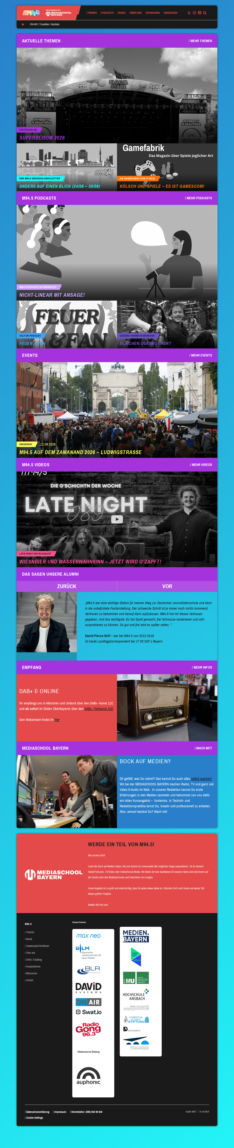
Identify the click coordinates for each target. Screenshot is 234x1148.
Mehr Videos (202, 465)
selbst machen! (201, 779)
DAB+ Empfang (34, 959)
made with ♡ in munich (197, 1111)
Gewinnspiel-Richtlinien (37, 945)
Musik (122, 12)
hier (57, 720)
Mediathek (170, 12)
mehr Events (201, 355)
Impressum (60, 1111)
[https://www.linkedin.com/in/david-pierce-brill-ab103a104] (47, 622)
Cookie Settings (34, 1117)
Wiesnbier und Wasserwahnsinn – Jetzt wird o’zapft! (90, 562)
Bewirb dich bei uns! (98, 904)
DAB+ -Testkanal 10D (98, 709)
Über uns (136, 12)
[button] (67, 586)
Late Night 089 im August (35, 553)
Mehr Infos (203, 667)
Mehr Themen (201, 41)
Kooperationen (33, 966)
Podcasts (107, 12)
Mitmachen (153, 12)
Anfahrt (29, 980)
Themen (92, 12)
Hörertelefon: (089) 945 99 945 (86, 1111)
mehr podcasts (199, 198)
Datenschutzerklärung (37, 1111)
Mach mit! (204, 748)
